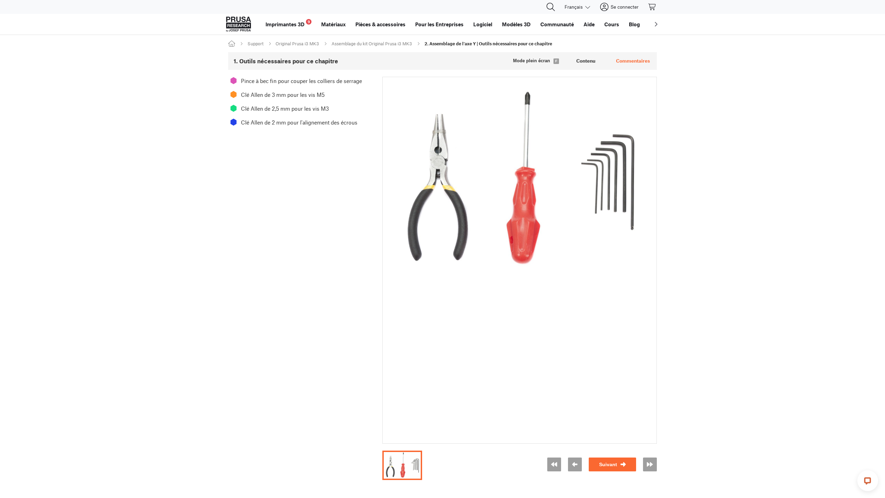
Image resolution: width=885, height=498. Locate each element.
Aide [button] (589, 24)
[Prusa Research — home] (238, 24)
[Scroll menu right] (656, 24)
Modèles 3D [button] (516, 24)
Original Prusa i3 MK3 (297, 43)
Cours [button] (611, 24)
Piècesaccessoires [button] (380, 24)
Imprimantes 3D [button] (288, 23)
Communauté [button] (557, 24)
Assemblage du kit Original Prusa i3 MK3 (372, 43)
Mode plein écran (531, 60)
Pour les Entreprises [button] (439, 24)
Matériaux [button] (333, 24)
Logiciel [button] (482, 24)
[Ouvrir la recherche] (551, 7)
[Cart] (652, 7)
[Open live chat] (867, 480)
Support (255, 43)
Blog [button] (634, 24)
